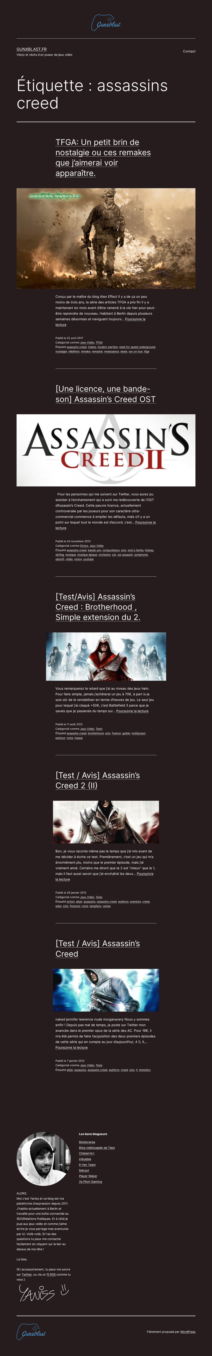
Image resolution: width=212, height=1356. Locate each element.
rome (70, 737)
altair (79, 901)
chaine (92, 347)
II (136, 1069)
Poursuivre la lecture (132, 711)
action (71, 901)
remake (85, 351)
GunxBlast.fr (32, 49)
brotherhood (96, 733)
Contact (189, 51)
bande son (94, 550)
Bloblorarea (87, 1142)
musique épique (87, 554)
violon (78, 559)
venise (107, 906)
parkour (60, 737)
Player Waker (88, 1176)
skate (123, 351)
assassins (89, 901)
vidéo (69, 559)
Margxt (84, 1170)
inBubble (85, 1159)
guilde (126, 733)
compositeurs (111, 550)
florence (75, 906)
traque (79, 737)
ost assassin (125, 554)
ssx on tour (136, 351)
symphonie (141, 554)
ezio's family (135, 550)
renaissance (111, 351)
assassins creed (76, 347)
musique (70, 554)
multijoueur (138, 733)
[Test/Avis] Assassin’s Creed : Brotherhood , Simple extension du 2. (97, 607)
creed (146, 901)
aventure (135, 901)
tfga (146, 351)
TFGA (99, 342)
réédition (74, 351)
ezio (123, 550)
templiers (95, 906)
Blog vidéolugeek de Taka (97, 1147)
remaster (97, 351)
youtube (88, 559)
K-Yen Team (87, 1164)
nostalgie (61, 351)
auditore (123, 901)
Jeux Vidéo (87, 342)
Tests (99, 728)
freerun (116, 733)
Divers (84, 545)
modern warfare (108, 347)
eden (58, 906)
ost (114, 554)
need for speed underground (137, 347)
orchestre (104, 554)
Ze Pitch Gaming (90, 1181)
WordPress (187, 1331)
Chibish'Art (86, 1153)
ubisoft (59, 559)
